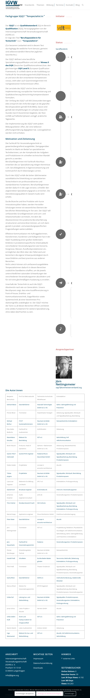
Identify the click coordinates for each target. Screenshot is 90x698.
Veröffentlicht (62, 49)
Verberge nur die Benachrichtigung (49, 694)
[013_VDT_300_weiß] (64, 28)
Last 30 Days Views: (70, 677)
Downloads (38, 668)
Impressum (38, 658)
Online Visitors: (68, 671)
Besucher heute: (68, 674)
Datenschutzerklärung (42, 663)
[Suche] (83, 5)
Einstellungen (69, 694)
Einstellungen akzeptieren (25, 694)
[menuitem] (18, 5)
